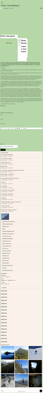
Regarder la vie (4, 166)
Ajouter (3, 149)
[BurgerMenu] (2, 2)
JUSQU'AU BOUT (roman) (6, 241)
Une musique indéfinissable (7, 154)
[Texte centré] (12, 128)
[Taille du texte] (7, 128)
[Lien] (14, 128)
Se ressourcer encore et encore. (8, 190)
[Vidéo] (19, 128)
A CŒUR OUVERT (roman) (6, 245)
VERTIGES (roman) (5, 260)
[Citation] (11, 128)
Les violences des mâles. (6, 158)
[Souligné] (5, 128)
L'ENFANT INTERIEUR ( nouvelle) (7, 270)
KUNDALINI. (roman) (5, 226)
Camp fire (3, 182)
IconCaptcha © (15, 147)
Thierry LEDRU (6, 8)
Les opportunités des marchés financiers (10, 178)
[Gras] (1, 128)
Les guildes (3, 198)
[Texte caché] (16, 128)
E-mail (2, 119)
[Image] (18, 128)
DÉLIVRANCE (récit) (5, 255)
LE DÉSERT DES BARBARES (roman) (8, 231)
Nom (1, 114)
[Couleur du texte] (9, 128)
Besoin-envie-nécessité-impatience (9, 209)
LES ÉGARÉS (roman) (5, 258)
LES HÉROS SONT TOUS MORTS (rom (8, 221)
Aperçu (24, 128)
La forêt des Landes (5, 205)
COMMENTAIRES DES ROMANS (7, 238)
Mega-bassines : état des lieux (7, 174)
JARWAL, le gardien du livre (6, 243)
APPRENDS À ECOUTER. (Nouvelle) (8, 233)
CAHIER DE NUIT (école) (6, 253)
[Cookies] (2, 391)
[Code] (21, 128)
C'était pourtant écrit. (6, 162)
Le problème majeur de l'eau (7, 194)
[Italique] (3, 128)
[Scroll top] (41, 391)
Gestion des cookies (21, 391)
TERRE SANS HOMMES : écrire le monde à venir (11, 202)
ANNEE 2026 (4, 287)
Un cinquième (4, 186)
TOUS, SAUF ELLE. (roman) (6, 236)
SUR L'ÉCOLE (4, 267)
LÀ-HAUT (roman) (5, 248)
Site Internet (3, 123)
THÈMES (3, 228)
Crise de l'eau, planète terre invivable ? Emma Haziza (12, 170)
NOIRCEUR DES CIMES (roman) (7, 265)
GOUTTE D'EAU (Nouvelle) (6, 250)
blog (2, 108)
